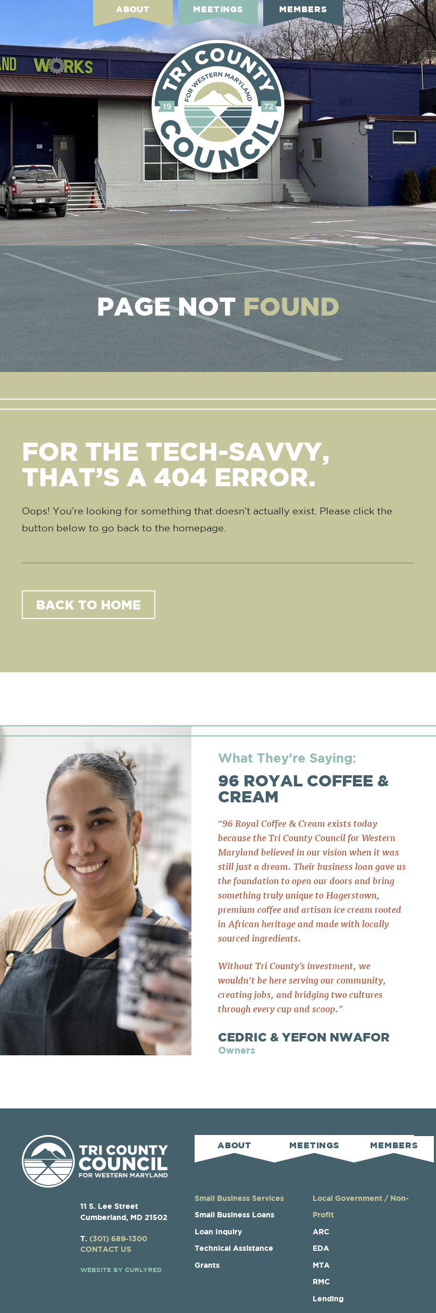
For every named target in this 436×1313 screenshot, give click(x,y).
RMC (321, 1281)
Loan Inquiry (218, 1231)
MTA (321, 1264)
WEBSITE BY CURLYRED (121, 1270)
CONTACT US (105, 1248)
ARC (321, 1231)
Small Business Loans (234, 1214)
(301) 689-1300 (118, 1238)
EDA (321, 1247)
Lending (328, 1298)
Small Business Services (239, 1197)
